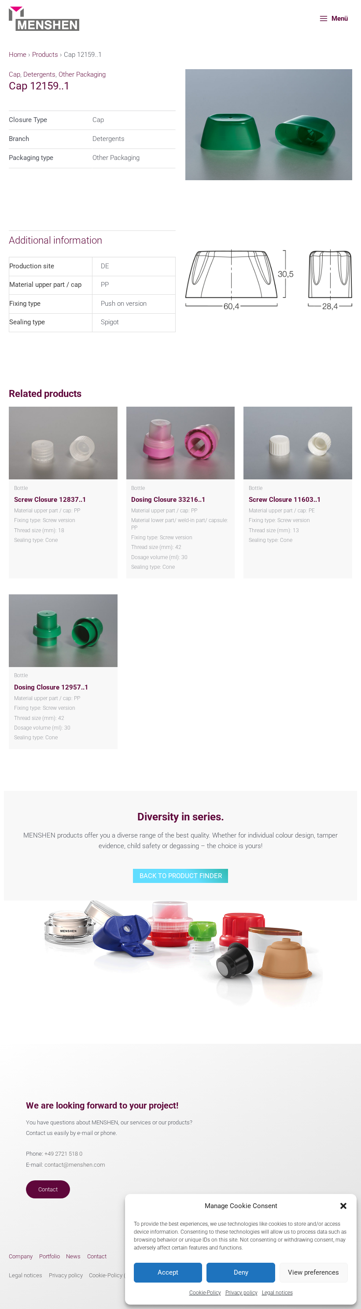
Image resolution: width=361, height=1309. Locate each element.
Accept (168, 1272)
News (73, 1256)
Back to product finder (181, 876)
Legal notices (277, 1293)
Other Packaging (82, 74)
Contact (48, 1189)
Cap (14, 74)
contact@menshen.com (74, 1164)
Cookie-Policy (205, 1293)
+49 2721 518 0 (63, 1153)
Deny (241, 1272)
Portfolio (49, 1256)
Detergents (39, 74)
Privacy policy (241, 1293)
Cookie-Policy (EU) (111, 1275)
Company (21, 1256)
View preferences (313, 1272)
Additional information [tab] (55, 240)
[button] (343, 1205)
